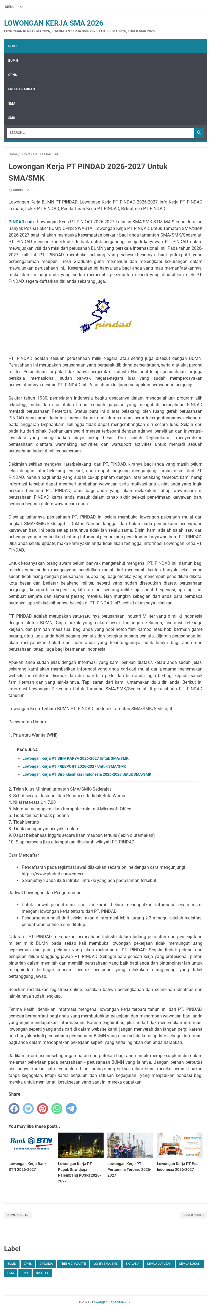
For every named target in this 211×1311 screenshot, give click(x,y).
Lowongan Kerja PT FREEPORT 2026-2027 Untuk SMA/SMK (74, 766)
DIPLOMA (46, 1264)
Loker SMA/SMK (105, 1264)
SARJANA (132, 1264)
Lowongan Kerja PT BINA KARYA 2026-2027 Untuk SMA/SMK (76, 758)
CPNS (12, 75)
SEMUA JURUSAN (159, 1264)
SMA (11, 103)
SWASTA (42, 1273)
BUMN (13, 61)
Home (13, 46)
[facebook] (14, 1108)
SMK (11, 118)
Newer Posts (17, 1215)
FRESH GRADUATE (22, 89)
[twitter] (28, 1108)
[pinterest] (42, 1108)
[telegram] (71, 1108)
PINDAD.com (21, 221)
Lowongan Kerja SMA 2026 (53, 23)
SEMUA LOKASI (190, 1264)
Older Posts (194, 1215)
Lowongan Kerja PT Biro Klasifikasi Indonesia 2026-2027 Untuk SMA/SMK (87, 774)
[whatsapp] (56, 1108)
